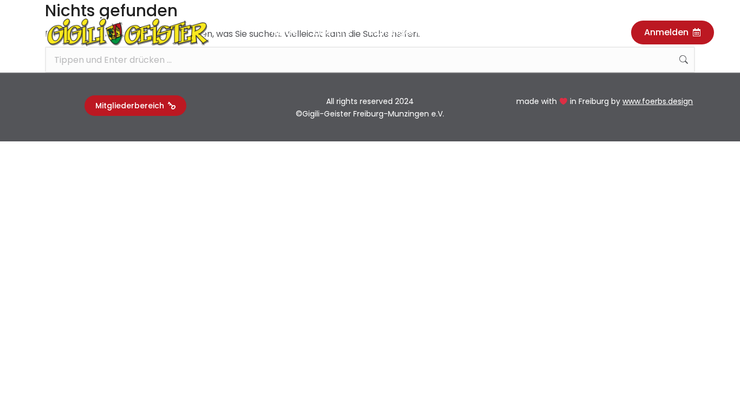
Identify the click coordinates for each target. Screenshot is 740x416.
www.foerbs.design (657, 101)
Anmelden (666, 32)
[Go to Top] (717, 393)
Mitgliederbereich (129, 105)
